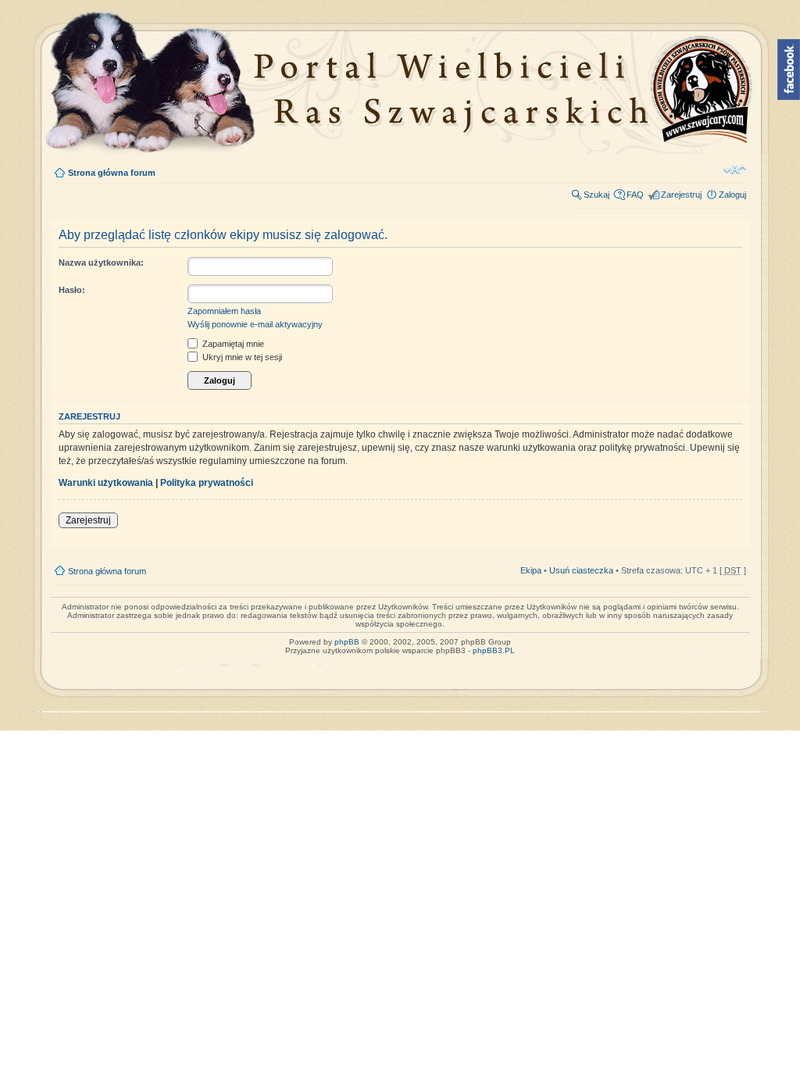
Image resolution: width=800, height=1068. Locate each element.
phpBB (346, 642)
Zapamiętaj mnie (232, 343)
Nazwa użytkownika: (101, 262)
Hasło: (72, 290)
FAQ (635, 194)
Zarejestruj (681, 194)
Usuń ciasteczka (581, 570)
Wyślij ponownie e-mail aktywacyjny (255, 324)
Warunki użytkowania (106, 482)
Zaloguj (732, 194)
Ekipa (530, 570)
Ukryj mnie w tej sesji (241, 357)
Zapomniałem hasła (224, 311)
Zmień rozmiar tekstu (734, 170)
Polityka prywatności (206, 482)
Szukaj (596, 194)
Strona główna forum (111, 172)
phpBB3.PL (494, 650)
